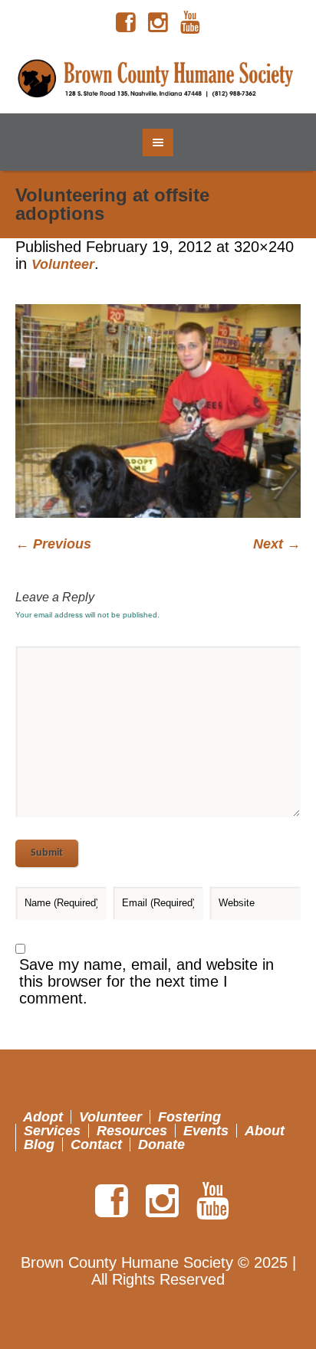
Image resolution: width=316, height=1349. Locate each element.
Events (206, 1131)
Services (52, 1131)
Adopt (43, 1117)
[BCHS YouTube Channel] (190, 22)
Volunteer (62, 264)
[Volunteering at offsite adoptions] (158, 411)
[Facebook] (125, 22)
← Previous (53, 544)
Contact (96, 1144)
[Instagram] (158, 22)
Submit (47, 853)
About (265, 1131)
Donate (161, 1144)
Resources (132, 1131)
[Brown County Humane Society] (158, 79)
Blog (39, 1144)
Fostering (189, 1117)
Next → (277, 544)
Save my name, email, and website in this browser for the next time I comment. (146, 981)
